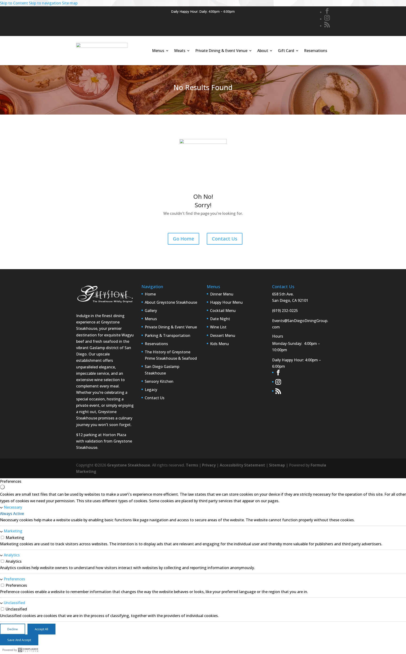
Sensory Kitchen (159, 381)
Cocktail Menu (223, 310)
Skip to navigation (45, 3)
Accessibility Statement (242, 465)
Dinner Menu (221, 294)
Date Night (220, 318)
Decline (12, 629)
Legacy (151, 389)
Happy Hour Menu (226, 302)
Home (150, 294)
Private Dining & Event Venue (221, 50)
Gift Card (286, 50)
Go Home (183, 238)
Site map (70, 3)
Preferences (14, 579)
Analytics (12, 555)
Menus (158, 50)
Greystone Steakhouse (128, 465)
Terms (192, 465)
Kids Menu (219, 343)
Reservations (315, 50)
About (262, 50)
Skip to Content (14, 3)
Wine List (218, 327)
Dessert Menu (222, 335)
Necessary (13, 507)
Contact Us (224, 238)
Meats (179, 50)
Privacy (209, 465)
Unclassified (14, 602)
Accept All (41, 629)
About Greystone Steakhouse (171, 302)
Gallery (151, 310)
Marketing (13, 531)
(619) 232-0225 (285, 310)
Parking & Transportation (167, 335)
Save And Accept (19, 640)
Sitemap (277, 465)
